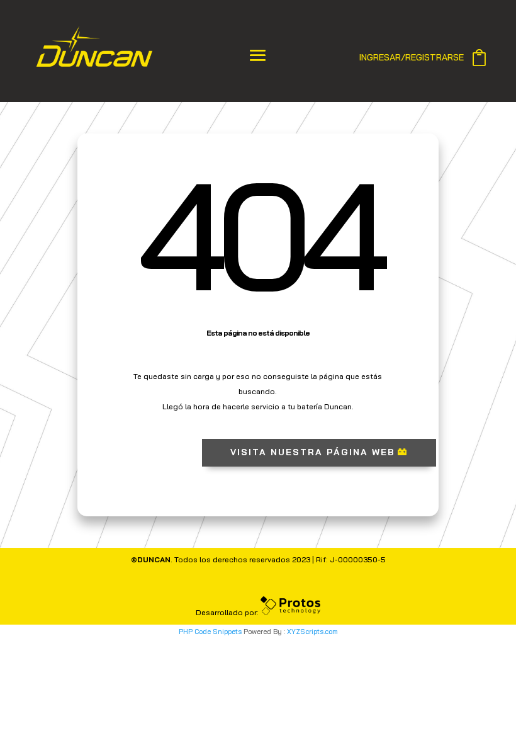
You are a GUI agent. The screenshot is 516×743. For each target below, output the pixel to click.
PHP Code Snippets (210, 631)
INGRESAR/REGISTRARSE (411, 58)
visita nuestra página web (312, 452)
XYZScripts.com (312, 631)
